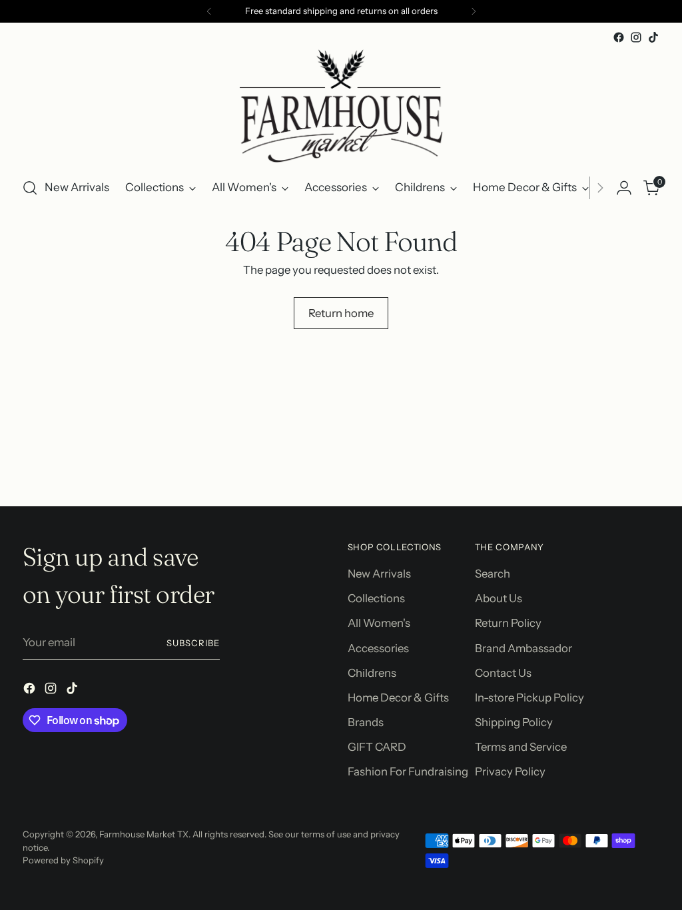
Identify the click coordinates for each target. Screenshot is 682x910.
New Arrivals (379, 573)
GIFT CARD (377, 746)
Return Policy (508, 623)
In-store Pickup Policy (529, 697)
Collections (376, 598)
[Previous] (209, 11)
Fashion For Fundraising (408, 771)
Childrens (372, 673)
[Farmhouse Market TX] (341, 106)
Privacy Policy (510, 771)
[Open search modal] (30, 188)
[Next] (473, 11)
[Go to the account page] (624, 188)
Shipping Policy (514, 722)
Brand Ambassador (523, 648)
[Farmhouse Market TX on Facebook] (619, 37)
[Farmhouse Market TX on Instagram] (636, 37)
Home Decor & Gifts (398, 697)
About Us (498, 598)
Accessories (378, 648)
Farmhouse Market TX (143, 834)
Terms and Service (521, 746)
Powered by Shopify (63, 860)
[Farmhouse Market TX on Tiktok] (653, 37)
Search (492, 573)
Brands (366, 722)
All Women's (379, 623)
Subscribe (193, 643)
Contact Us (503, 673)
